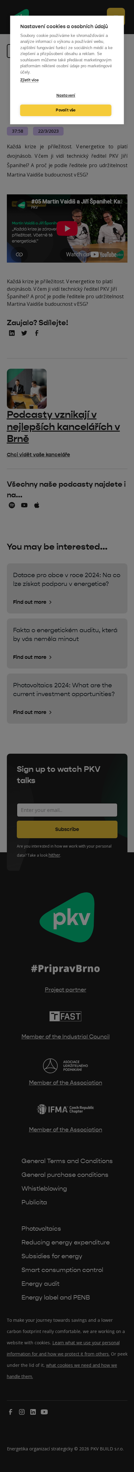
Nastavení (65, 95)
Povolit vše (65, 110)
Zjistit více (29, 80)
